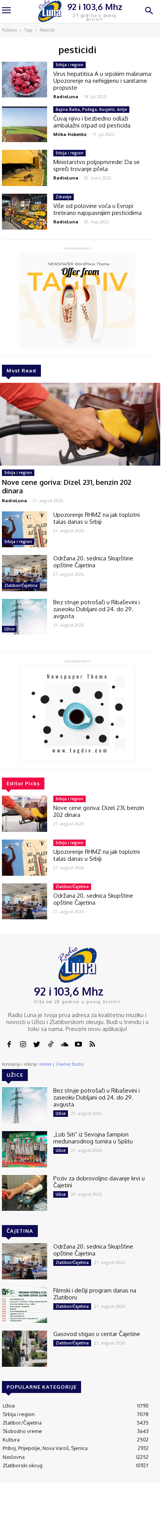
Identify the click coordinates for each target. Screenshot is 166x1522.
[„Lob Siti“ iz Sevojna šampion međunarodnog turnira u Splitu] (24, 1149)
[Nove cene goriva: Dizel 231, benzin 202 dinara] (24, 814)
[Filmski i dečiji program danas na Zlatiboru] (24, 1305)
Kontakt (54, 1507)
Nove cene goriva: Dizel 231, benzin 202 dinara (98, 811)
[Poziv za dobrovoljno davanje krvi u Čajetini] (24, 1193)
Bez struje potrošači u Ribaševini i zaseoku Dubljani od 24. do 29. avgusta (96, 609)
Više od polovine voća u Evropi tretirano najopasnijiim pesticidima (97, 209)
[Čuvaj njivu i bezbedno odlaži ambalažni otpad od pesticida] (24, 124)
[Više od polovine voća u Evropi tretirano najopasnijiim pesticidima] (24, 212)
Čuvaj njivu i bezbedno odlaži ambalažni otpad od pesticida (91, 122)
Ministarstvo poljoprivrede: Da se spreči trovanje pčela (96, 165)
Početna (9, 30)
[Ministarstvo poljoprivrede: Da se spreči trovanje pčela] (24, 168)
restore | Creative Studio (61, 1064)
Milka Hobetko (69, 134)
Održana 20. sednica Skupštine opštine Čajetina (93, 562)
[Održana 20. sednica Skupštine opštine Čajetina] (24, 573)
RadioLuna (14, 500)
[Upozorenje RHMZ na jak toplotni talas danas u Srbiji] (24, 529)
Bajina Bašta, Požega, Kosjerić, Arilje (91, 109)
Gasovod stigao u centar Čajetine (96, 1334)
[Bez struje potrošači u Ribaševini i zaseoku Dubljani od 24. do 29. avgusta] (24, 617)
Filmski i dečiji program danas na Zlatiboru (94, 1294)
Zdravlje (63, 196)
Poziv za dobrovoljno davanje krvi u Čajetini (99, 1182)
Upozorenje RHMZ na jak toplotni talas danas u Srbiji (96, 518)
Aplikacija (141, 1507)
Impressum (81, 1507)
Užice (9, 629)
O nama (32, 1510)
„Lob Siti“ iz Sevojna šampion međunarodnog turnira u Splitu (93, 1138)
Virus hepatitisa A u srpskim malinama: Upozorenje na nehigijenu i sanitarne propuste (102, 80)
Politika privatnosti (112, 1510)
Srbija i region (18, 472)
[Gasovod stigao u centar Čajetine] (24, 1349)
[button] (148, 11)
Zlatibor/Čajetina (20, 585)
